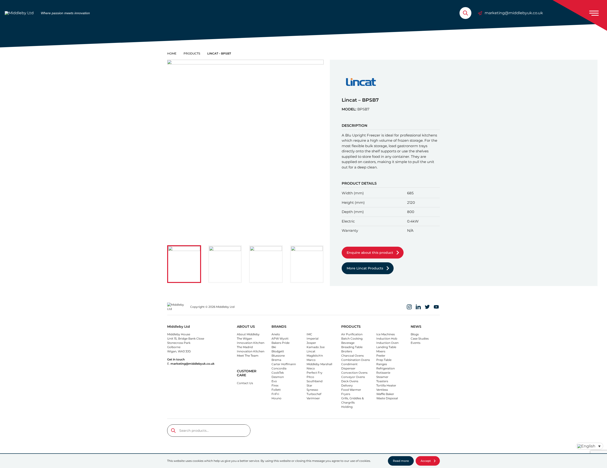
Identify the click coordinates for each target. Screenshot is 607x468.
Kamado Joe (316, 347)
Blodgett (277, 351)
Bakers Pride (280, 343)
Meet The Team (247, 355)
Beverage (347, 343)
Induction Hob (386, 338)
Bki (273, 347)
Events (415, 343)
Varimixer (313, 398)
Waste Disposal (387, 398)
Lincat (311, 351)
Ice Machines (385, 334)
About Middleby (248, 334)
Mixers (380, 351)
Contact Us (245, 383)
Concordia (278, 368)
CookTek (277, 372)
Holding (347, 407)
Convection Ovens (354, 372)
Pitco (310, 377)
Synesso (312, 389)
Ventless (382, 389)
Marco (311, 360)
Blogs (415, 334)
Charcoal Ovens (352, 355)
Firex (274, 385)
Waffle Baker (385, 394)
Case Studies (420, 338)
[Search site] (465, 13)
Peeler (380, 355)
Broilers (346, 351)
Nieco (311, 368)
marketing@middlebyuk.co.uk (514, 13)
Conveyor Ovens (353, 377)
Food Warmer (351, 389)
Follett (276, 389)
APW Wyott (280, 338)
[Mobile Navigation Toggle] (594, 13)
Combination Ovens (355, 360)
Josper (311, 343)
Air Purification (352, 334)
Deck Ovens (349, 381)
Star (309, 385)
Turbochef (314, 394)
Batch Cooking (352, 338)
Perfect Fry (314, 372)
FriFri (275, 394)
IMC (309, 334)
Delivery (347, 385)
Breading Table (352, 347)
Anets (275, 334)
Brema (276, 360)
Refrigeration (385, 368)
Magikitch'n (315, 355)
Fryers (345, 394)
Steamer (382, 377)
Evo (274, 381)
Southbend (314, 381)
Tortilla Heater (386, 385)
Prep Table (383, 360)
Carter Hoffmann (283, 364)
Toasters (382, 381)
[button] (184, 264)
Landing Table (386, 347)
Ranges (381, 364)
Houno (276, 398)
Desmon (277, 377)
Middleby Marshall (319, 364)
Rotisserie (383, 372)
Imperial (312, 338)
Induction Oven (387, 343)
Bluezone (278, 355)
